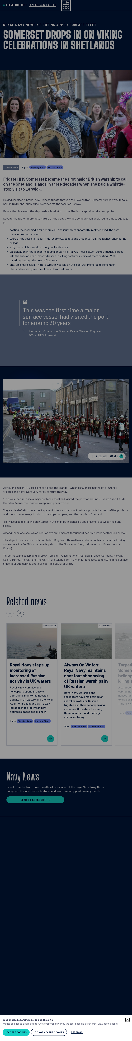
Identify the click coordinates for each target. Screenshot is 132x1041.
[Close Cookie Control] (127, 1020)
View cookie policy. (108, 1023)
